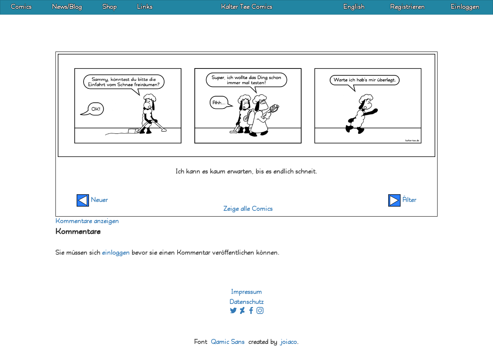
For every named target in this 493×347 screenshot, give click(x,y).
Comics (21, 7)
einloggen (116, 253)
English (353, 7)
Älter (408, 200)
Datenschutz (247, 302)
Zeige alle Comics (248, 209)
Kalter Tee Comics (246, 7)
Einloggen (465, 7)
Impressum (246, 292)
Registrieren (407, 7)
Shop (109, 7)
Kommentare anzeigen (87, 221)
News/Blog (67, 7)
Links (145, 7)
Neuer (98, 200)
